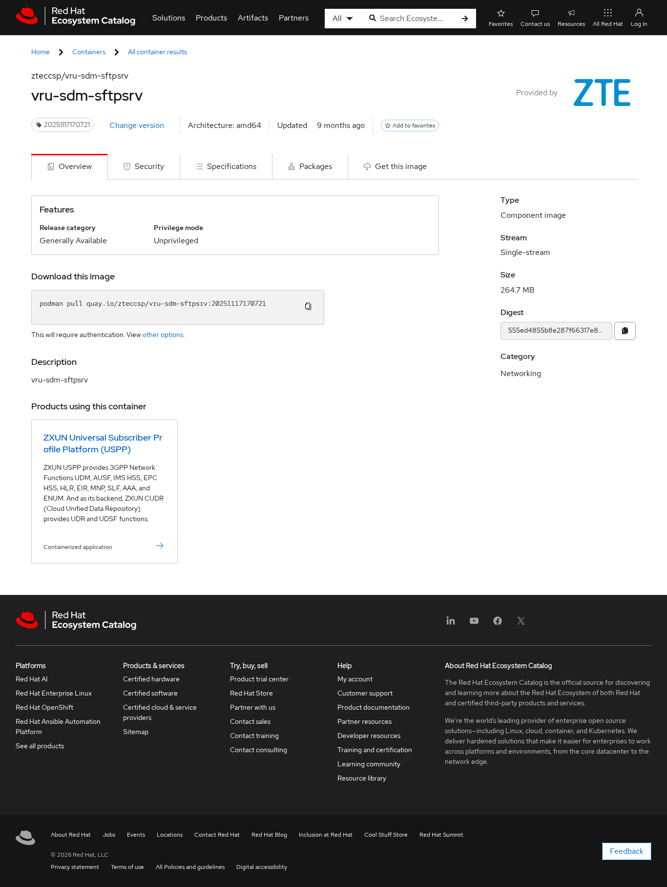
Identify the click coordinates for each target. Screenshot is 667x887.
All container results (157, 51)
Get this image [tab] (401, 166)
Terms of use (127, 867)
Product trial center (259, 679)
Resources (571, 24)
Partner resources (364, 721)
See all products (40, 745)
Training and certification (374, 749)
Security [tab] (149, 166)
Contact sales (250, 721)
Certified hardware (151, 679)
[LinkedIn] (451, 624)
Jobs (109, 835)
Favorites (501, 24)
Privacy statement (75, 867)
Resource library (361, 778)
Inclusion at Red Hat (326, 835)
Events (136, 835)
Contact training (254, 735)
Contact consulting (258, 749)
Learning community (368, 764)
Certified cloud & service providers (160, 712)
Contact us (535, 24)
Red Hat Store (251, 693)
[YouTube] (474, 624)
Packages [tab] (315, 166)
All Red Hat (608, 24)
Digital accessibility (261, 867)
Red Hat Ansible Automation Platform (58, 726)
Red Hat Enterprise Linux (54, 693)
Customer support (365, 693)
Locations (170, 835)
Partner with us (252, 707)
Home (40, 51)
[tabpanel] (333, 387)
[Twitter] (521, 624)
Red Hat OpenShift (44, 707)
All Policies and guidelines (190, 867)
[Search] (465, 19)
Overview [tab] (75, 166)
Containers (88, 51)
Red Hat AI (32, 679)
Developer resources (368, 735)
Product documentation (373, 707)
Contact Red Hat (217, 835)
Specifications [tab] (231, 166)
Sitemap (135, 731)
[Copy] (625, 331)
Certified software (150, 693)
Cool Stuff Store (386, 835)
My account (355, 679)
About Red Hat (71, 835)
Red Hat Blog (269, 835)
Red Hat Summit (441, 835)
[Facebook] (497, 624)
